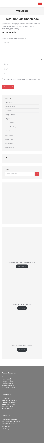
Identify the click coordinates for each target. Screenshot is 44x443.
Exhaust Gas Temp (10, 127)
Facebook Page (7, 408)
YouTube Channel (7, 406)
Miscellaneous (9, 147)
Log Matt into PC (7, 398)
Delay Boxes (8, 119)
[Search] (37, 174)
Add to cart (22, 308)
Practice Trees (9, 139)
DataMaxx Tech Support (9, 402)
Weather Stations (10, 106)
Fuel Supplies (9, 143)
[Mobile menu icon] (40, 3)
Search (7, 170)
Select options (22, 266)
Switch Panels (9, 131)
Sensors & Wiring (10, 123)
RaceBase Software (8, 381)
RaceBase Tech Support (9, 400)
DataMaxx (5, 377)
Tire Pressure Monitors (9, 387)
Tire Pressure (9, 135)
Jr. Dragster (8, 111)
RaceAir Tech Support (8, 404)
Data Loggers (9, 102)
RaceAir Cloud (6, 379)
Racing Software (10, 115)
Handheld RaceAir (7, 383)
